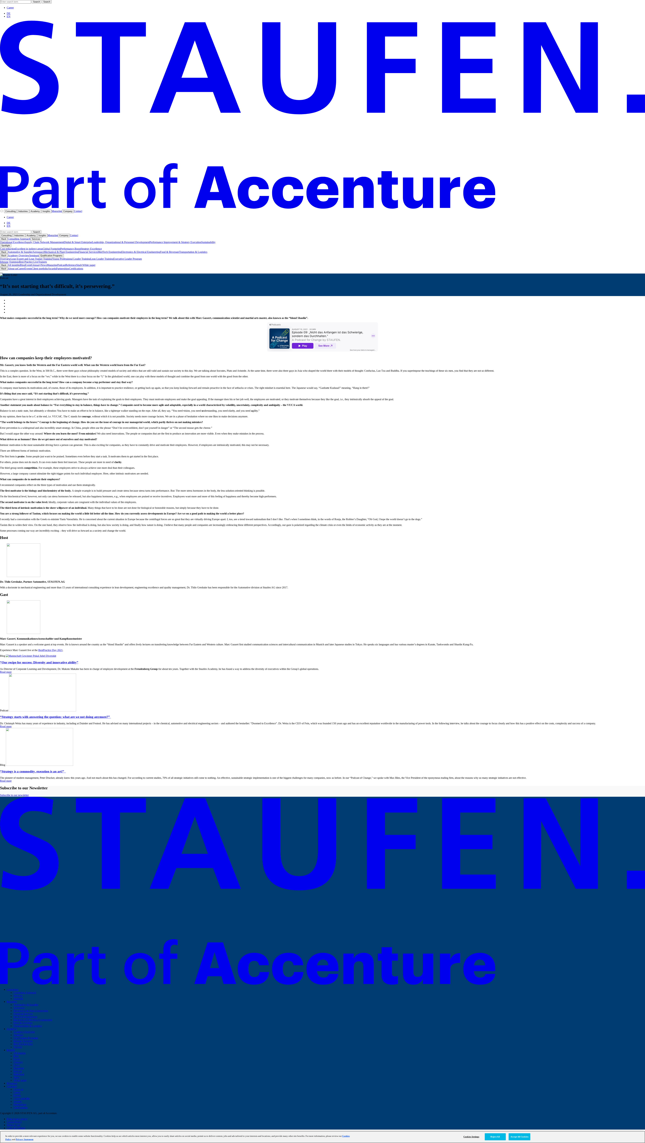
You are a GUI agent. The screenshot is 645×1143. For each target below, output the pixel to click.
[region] (322, 1137)
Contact (78, 211)
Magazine (57, 211)
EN (8, 16)
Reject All (495, 1136)
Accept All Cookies (519, 1136)
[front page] (322, 207)
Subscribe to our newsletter (14, 795)
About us (12, 268)
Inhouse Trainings (9, 261)
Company (68, 211)
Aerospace (38, 252)
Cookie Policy (14, 1121)
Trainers (42, 261)
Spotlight (5, 245)
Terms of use (13, 1125)
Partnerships (62, 268)
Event (28, 265)
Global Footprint (51, 248)
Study (79, 265)
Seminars (34, 255)
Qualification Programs (51, 255)
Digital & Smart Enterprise (78, 242)
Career (10, 7)
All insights (14, 265)
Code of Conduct (16, 1128)
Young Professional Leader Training (71, 258)
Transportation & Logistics (193, 252)
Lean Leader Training (101, 258)
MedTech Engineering (109, 252)
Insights (46, 211)
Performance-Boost (70, 248)
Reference (71, 265)
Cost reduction (7, 248)
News (44, 265)
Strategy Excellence (91, 248)
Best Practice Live (28, 261)
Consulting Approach (19, 238)
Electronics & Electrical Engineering (140, 252)
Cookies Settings (471, 1136)
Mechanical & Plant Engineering (61, 252)
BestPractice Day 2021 (50, 650)
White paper (88, 265)
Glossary (36, 265)
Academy (35, 211)
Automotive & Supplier (20, 252)
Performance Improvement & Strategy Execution (175, 242)
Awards (52, 268)
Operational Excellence (12, 242)
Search (36, 2)
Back (3, 239)
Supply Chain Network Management (44, 242)
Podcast (61, 265)
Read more (6, 672)
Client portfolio (40, 268)
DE (8, 13)
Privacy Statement (24, 1139)
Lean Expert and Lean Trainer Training (31, 258)
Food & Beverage (169, 252)
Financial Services (88, 252)
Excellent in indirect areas (29, 248)
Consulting (10, 211)
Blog (22, 265)
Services (36, 239)
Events (28, 268)
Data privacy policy (17, 1118)
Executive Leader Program (127, 258)
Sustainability (208, 242)
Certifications (76, 268)
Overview (5, 258)
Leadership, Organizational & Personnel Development (120, 242)
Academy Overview (18, 255)
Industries (23, 211)
